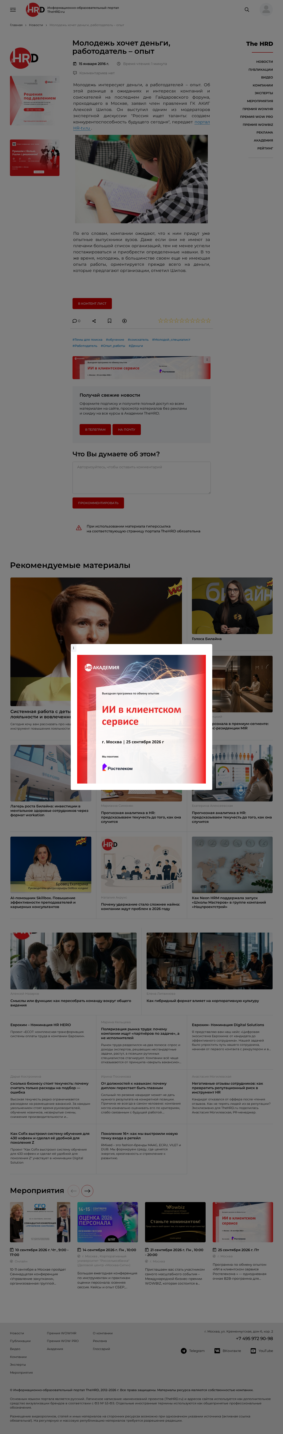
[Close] (208, 646)
